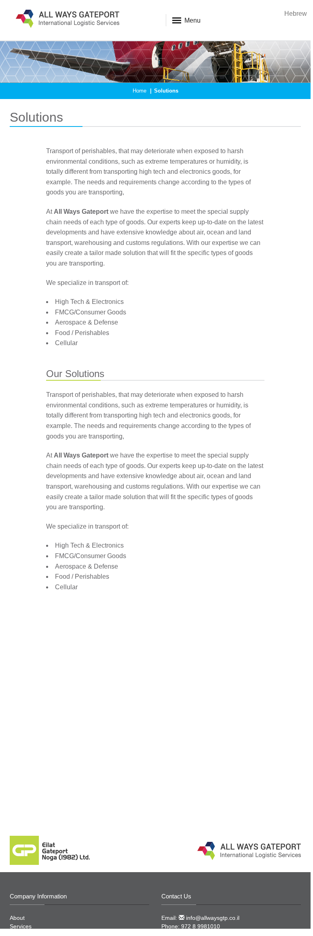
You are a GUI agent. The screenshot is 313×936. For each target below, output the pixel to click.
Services (21, 926)
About (17, 918)
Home (139, 91)
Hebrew (295, 13)
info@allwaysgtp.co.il (211, 918)
